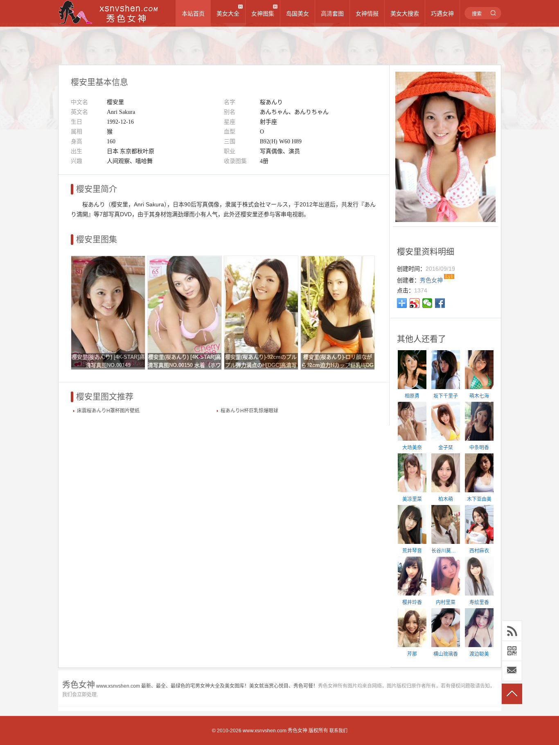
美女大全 (227, 13)
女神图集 (262, 13)
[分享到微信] (427, 303)
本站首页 (193, 13)
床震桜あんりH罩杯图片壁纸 (108, 411)
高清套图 (332, 13)
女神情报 (367, 13)
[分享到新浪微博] (415, 303)
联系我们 (338, 730)
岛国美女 (297, 13)
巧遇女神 (442, 13)
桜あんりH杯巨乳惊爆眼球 (249, 411)
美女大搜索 (404, 13)
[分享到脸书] (440, 303)
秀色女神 (297, 731)
